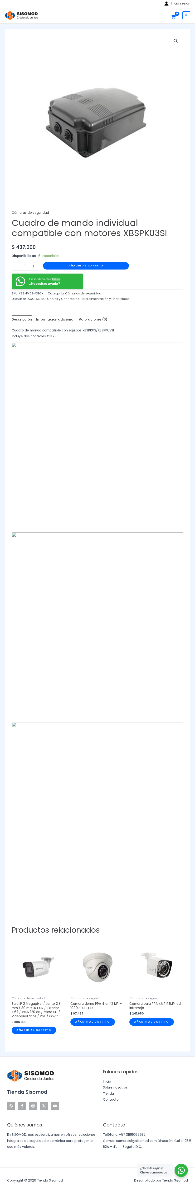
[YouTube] (55, 1106)
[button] (175, 41)
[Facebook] (22, 1106)
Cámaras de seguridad (30, 212)
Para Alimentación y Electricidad (105, 299)
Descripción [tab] (22, 319)
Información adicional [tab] (55, 319)
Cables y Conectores (63, 299)
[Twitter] (44, 1106)
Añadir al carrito (85, 265)
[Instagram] (33, 1106)
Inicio (107, 1081)
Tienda (108, 1093)
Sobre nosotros (115, 1087)
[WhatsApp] (11, 1106)
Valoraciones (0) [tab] (93, 319)
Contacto (111, 1099)
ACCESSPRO (37, 299)
